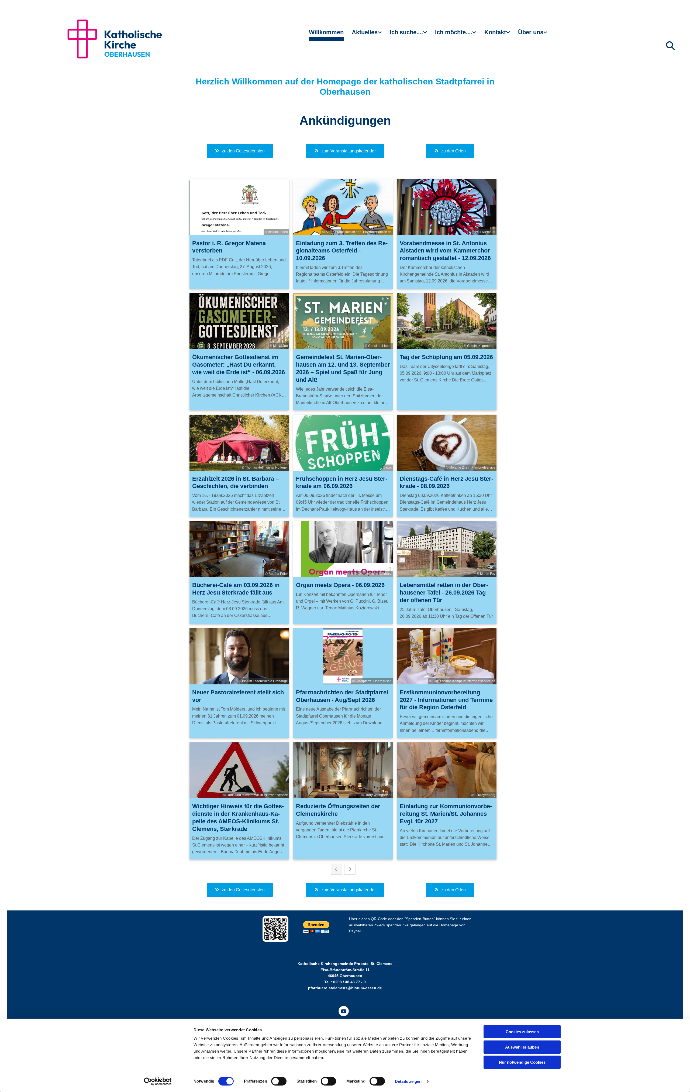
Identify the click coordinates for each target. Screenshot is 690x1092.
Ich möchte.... (453, 32)
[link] (367, 34)
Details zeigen (408, 1081)
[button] (240, 151)
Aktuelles (365, 32)
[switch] (279, 1081)
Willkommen (326, 32)
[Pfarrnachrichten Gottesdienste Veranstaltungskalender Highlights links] (380, 34)
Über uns (530, 32)
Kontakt (495, 32)
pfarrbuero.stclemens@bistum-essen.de (345, 988)
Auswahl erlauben (522, 1047)
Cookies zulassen (522, 1031)
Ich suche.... (406, 32)
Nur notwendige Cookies (522, 1062)
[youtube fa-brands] (344, 1011)
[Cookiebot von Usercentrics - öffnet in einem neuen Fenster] (157, 1081)
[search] (670, 45)
